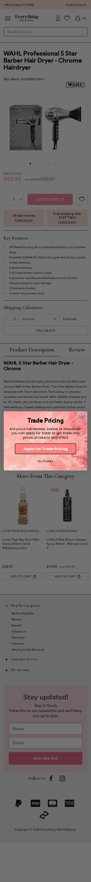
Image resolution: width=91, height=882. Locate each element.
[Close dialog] (82, 416)
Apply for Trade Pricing (45, 448)
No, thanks (45, 461)
